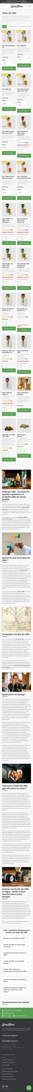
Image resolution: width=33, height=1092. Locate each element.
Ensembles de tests (25, 26)
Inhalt (3, 60)
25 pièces (5, 455)
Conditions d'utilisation (7, 1059)
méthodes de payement (8, 1076)
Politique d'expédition (7, 1074)
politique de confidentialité (8, 1062)
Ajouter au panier (8, 68)
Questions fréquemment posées (9, 1071)
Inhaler (19, 189)
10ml (19, 151)
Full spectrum (12, 26)
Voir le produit (24, 330)
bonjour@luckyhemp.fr (10, 1041)
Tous (4, 26)
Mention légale (5, 1065)
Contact (4, 1057)
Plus (8, 22)
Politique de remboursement (9, 1079)
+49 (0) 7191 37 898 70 (10, 1036)
